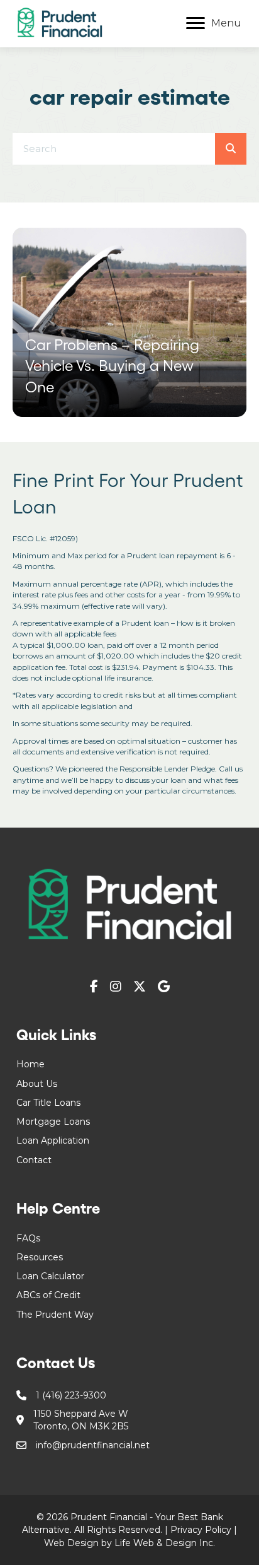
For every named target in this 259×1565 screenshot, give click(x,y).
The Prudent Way (55, 1314)
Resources (39, 1257)
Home (30, 1064)
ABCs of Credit (48, 1295)
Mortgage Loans (53, 1121)
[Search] (230, 149)
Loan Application (52, 1140)
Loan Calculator (50, 1276)
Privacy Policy (200, 1529)
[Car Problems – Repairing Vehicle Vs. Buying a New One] (129, 322)
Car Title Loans (48, 1102)
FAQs (28, 1238)
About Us (36, 1083)
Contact (34, 1160)
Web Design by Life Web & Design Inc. (129, 1543)
